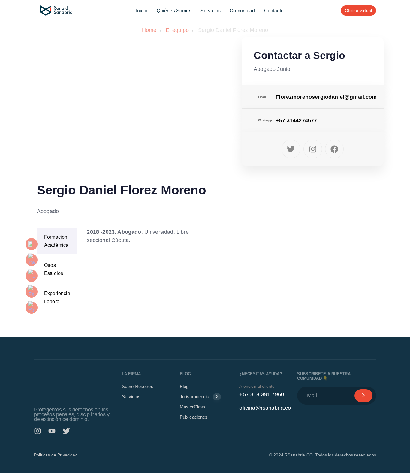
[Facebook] (334, 149)
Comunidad (242, 10)
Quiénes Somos (174, 10)
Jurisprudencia (199, 396)
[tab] (57, 241)
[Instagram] (312, 149)
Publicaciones (194, 417)
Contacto (274, 10)
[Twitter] (291, 149)
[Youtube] (52, 431)
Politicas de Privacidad (56, 455)
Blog (184, 386)
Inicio (142, 10)
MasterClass (193, 407)
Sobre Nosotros (137, 386)
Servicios (210, 10)
